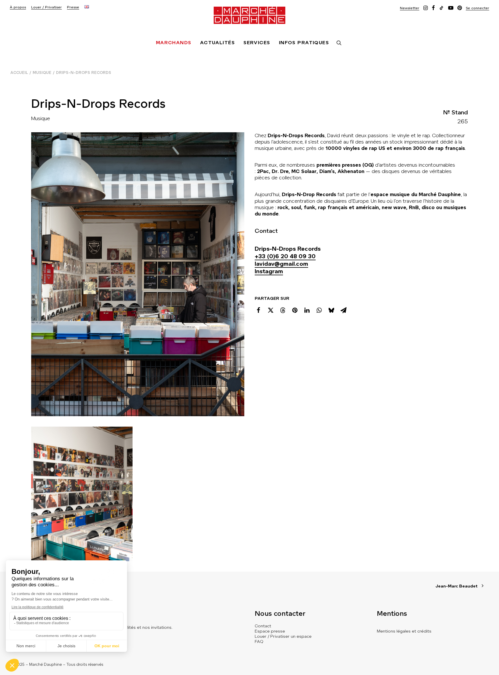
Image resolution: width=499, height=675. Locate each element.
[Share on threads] (282, 310)
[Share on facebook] (258, 310)
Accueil (19, 72)
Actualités (217, 42)
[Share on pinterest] (295, 310)
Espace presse (270, 631)
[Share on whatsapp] (319, 310)
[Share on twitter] (270, 310)
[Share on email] (343, 310)
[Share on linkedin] (307, 310)
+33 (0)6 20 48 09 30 (285, 256)
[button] (409, 8)
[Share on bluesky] (331, 310)
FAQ (259, 641)
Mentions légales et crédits (404, 631)
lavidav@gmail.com (281, 264)
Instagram (269, 271)
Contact (263, 626)
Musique (42, 72)
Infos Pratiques (304, 42)
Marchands (173, 42)
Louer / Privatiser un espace (283, 636)
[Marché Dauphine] (249, 15)
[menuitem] (18, 7)
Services (256, 42)
